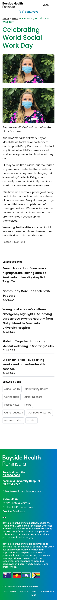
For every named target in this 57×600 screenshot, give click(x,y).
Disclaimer (10, 591)
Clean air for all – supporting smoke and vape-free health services (24, 364)
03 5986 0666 (11, 475)
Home (6, 18)
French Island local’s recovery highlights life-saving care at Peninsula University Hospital (24, 272)
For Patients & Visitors (16, 503)
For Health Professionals (18, 507)
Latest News (11, 405)
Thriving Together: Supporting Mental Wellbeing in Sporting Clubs (28, 343)
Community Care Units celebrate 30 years (27, 293)
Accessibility (47, 591)
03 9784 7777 (11, 484)
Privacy (24, 591)
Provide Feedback (14, 511)
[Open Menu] (51, 5)
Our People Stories (39, 412)
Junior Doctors (33, 397)
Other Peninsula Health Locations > (22, 491)
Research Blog (13, 420)
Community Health (36, 389)
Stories (31, 420)
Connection (11, 397)
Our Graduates (13, 412)
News (15, 18)
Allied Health (12, 389)
